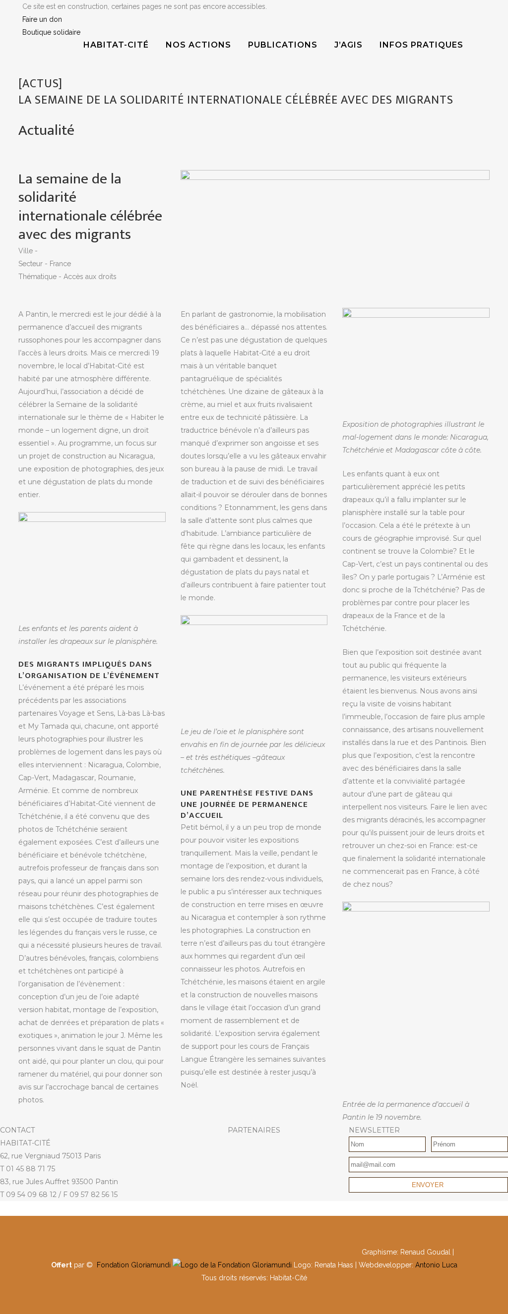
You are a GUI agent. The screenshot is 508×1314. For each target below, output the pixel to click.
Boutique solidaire (51, 32)
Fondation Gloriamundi (134, 1265)
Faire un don (42, 19)
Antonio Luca (436, 1265)
